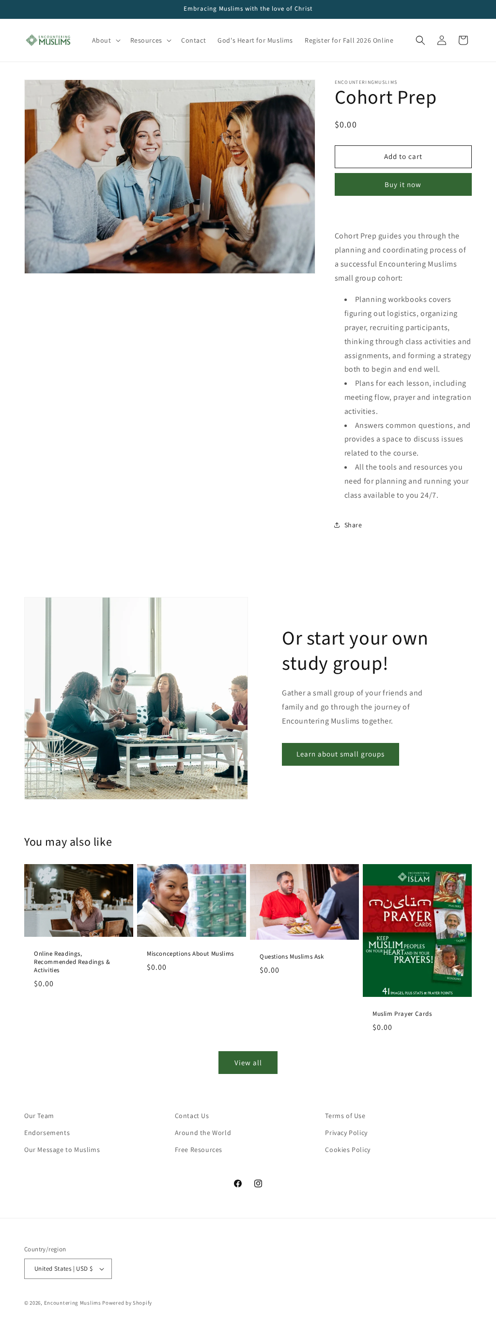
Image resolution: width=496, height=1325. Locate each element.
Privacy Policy (346, 1132)
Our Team (39, 1115)
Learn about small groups (340, 753)
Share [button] (353, 525)
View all (248, 1062)
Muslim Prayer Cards (402, 1014)
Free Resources (198, 1149)
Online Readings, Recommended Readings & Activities (72, 962)
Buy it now (403, 184)
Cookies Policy (347, 1149)
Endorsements (47, 1132)
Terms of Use (345, 1115)
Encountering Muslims (72, 1302)
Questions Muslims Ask (292, 957)
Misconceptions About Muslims (190, 954)
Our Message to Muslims (62, 1149)
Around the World (203, 1132)
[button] (105, 40)
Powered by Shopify (127, 1302)
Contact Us (192, 1115)
